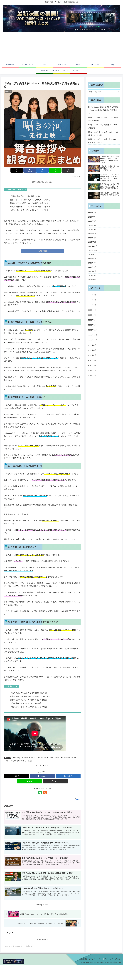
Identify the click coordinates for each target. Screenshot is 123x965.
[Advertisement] (61, 47)
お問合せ (117, 959)
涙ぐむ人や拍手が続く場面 (69, 757)
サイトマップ (109, 959)
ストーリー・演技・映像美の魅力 (39, 757)
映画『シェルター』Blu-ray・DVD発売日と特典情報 (103, 118)
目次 (40, 251)
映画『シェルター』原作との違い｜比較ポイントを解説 (103, 133)
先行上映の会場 (55, 757)
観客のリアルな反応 (11, 761)
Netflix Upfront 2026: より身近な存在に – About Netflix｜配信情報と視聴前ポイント (103, 110)
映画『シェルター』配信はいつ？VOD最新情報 (103, 126)
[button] (68, 170)
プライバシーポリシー (96, 959)
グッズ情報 (25, 757)
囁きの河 (8, 757)
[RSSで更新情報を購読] (45, 792)
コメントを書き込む (42, 939)
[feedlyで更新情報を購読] (40, 792)
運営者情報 (83, 959)
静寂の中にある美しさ (25, 761)
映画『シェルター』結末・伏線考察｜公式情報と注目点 (103, 140)
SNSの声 (16, 757)
